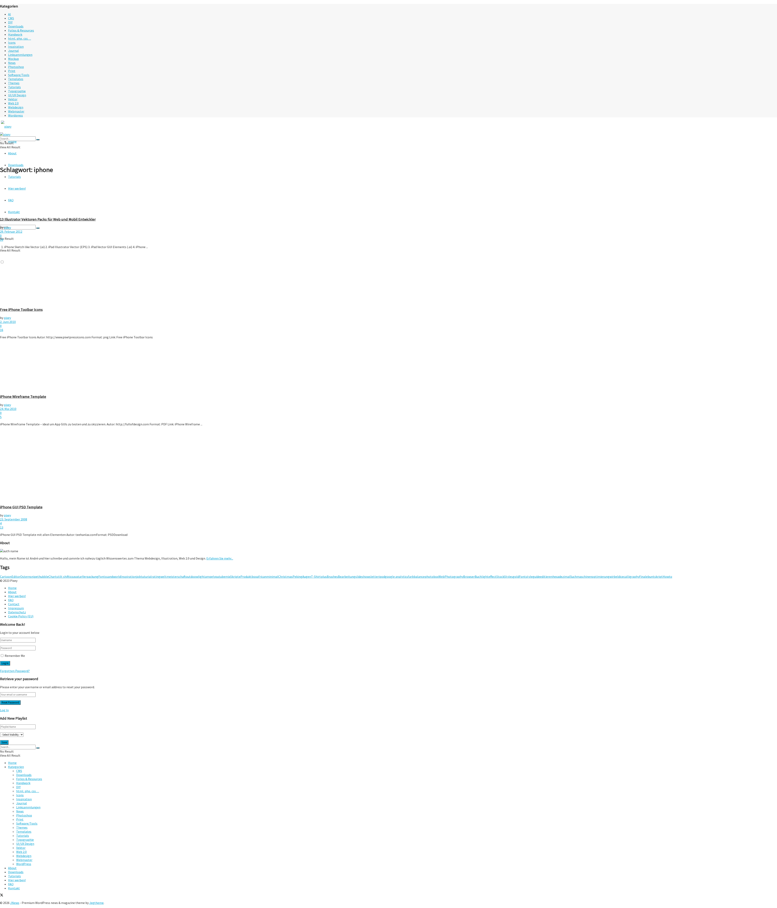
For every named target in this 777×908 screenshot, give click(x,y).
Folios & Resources (21, 30)
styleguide (533, 577)
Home (12, 588)
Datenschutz (17, 612)
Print (11, 71)
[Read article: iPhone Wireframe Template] (388, 366)
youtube (219, 577)
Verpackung (90, 577)
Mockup (13, 59)
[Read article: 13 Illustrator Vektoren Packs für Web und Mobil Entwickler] (388, 195)
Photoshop (16, 67)
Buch (478, 577)
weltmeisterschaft (173, 577)
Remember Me (15, 656)
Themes (13, 83)
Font (522, 577)
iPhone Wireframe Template (23, 396)
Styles (508, 577)
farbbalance (416, 577)
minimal (272, 577)
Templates (15, 79)
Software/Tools (18, 75)
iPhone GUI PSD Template (21, 507)
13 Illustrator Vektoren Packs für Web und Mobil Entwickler (48, 219)
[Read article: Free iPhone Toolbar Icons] (388, 278)
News (12, 63)
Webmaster (16, 111)
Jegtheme (96, 903)
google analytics (396, 577)
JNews (14, 903)
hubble (44, 577)
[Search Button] (37, 228)
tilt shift (63, 577)
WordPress (23, 864)
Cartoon (6, 577)
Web (441, 577)
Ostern (25, 577)
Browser (469, 577)
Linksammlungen (20, 55)
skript (658, 577)
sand (109, 577)
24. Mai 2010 (8, 409)
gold (516, 577)
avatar (77, 577)
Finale (643, 577)
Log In (4, 710)
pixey (7, 227)
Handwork (15, 34)
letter (374, 577)
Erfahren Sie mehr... (219, 558)
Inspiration (16, 47)
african (261, 577)
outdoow (192, 577)
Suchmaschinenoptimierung (589, 577)
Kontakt (14, 888)
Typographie (17, 91)
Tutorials (14, 87)
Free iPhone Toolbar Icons (21, 309)
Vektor (12, 99)
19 (1, 240)
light (201, 577)
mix (227, 577)
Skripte (235, 577)
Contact (13, 604)
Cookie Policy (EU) (20, 616)
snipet (34, 577)
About (12, 153)
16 (1, 330)
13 (1, 527)
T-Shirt (316, 577)
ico (71, 577)
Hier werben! (17, 596)
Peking (297, 577)
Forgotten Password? (15, 671)
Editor (16, 577)
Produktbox (248, 577)
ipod (382, 577)
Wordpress (15, 115)
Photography (454, 577)
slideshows (362, 577)
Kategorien (16, 767)
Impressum (16, 608)
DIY (10, 22)
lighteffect (489, 577)
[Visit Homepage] (14, 126)
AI (9, 14)
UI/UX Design (17, 95)
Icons (12, 42)
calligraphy (631, 577)
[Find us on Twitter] (1, 895)
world (117, 577)
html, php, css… (19, 38)
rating (156, 577)
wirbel (613, 577)
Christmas (285, 577)
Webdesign (15, 107)
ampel (209, 577)
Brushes (332, 577)
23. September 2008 (13, 519)
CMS (11, 18)
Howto (667, 577)
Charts (53, 577)
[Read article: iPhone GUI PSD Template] (388, 465)
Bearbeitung (346, 577)
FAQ (11, 600)
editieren (546, 577)
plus (324, 577)
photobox (431, 577)
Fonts (102, 577)
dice (621, 577)
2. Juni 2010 (8, 322)
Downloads (15, 26)
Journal (13, 51)
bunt (651, 577)
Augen (306, 577)
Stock (500, 577)
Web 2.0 (13, 103)
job (138, 577)
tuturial (146, 577)
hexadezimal (561, 577)
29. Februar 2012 (11, 231)
